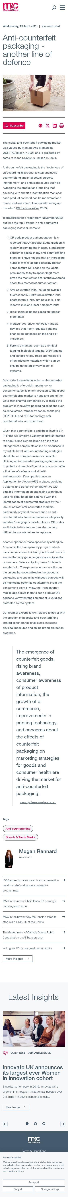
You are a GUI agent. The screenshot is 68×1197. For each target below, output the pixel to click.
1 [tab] (27, 1123)
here (19, 451)
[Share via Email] (40, 125)
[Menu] (61, 7)
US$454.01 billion (33, 157)
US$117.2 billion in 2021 (18, 152)
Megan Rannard (38, 851)
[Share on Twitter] (48, 125)
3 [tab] (43, 1123)
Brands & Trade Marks (20, 837)
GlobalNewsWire (28, 208)
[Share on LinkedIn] (55, 125)
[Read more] (34, 1029)
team (12, 612)
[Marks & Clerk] (10, 10)
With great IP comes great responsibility (27, 948)
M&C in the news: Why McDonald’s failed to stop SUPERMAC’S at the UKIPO (30, 919)
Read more (13, 1107)
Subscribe (17, 125)
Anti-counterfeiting (18, 828)
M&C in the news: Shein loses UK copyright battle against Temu (30, 903)
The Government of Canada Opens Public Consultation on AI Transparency (28, 935)
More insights (14, 958)
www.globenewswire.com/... (38, 802)
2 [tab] (35, 1123)
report (31, 217)
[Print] (61, 125)
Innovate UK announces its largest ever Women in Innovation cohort (33, 1072)
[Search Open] (53, 7)
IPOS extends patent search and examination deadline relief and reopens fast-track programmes (31, 885)
